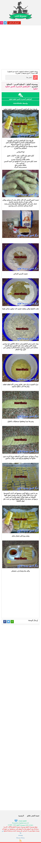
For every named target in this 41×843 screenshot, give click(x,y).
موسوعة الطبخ (32, 84)
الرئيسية (21, 816)
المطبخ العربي (19, 84)
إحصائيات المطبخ (24, 71)
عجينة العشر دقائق (33, 816)
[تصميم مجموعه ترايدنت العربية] (20, 820)
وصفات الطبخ (34, 71)
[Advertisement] (20, 47)
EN (2, 23)
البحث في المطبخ (13, 71)
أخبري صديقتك (26, 73)
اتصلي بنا (18, 73)
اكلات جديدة (35, 73)
